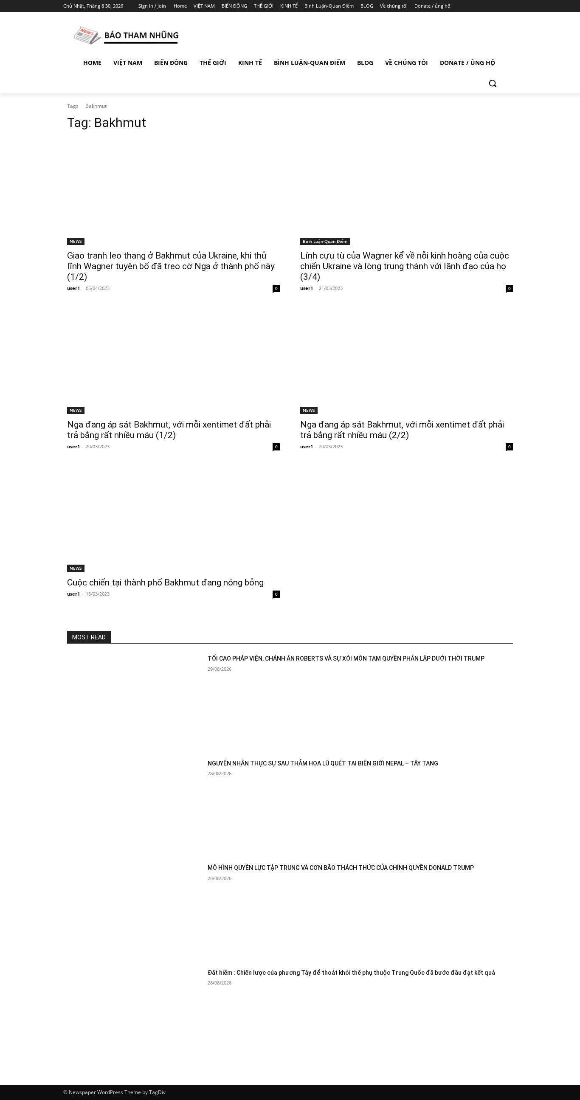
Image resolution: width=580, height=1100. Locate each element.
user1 (73, 288)
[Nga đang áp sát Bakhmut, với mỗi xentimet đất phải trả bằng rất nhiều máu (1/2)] (173, 360)
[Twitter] (488, 6)
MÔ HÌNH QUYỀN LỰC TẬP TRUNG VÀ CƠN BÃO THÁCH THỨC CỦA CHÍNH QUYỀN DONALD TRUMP (341, 867)
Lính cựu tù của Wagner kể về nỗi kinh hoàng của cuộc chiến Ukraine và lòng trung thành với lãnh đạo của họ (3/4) (404, 266)
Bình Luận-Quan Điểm (325, 241)
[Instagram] (476, 6)
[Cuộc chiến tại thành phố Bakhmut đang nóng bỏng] (173, 519)
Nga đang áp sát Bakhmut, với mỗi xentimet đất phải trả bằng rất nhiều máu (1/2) (169, 429)
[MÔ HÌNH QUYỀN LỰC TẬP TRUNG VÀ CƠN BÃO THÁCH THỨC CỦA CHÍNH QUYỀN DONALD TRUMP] (134, 911)
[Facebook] (465, 6)
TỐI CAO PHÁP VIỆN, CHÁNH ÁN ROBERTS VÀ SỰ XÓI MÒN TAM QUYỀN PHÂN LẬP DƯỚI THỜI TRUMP (346, 658)
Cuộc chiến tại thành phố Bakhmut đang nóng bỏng (165, 582)
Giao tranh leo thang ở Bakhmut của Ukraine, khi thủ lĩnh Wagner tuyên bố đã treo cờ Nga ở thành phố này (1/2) (171, 266)
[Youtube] (512, 6)
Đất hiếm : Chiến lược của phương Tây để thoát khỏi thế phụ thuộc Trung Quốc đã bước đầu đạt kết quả (351, 972)
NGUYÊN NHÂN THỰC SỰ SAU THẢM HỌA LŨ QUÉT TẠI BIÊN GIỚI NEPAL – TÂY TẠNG (323, 763)
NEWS (76, 241)
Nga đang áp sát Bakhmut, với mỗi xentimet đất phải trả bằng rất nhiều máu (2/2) (402, 429)
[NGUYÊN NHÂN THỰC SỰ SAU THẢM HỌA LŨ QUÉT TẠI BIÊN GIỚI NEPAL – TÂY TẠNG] (134, 806)
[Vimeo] (500, 6)
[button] (492, 83)
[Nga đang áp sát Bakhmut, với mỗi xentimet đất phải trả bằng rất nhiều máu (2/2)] (406, 360)
